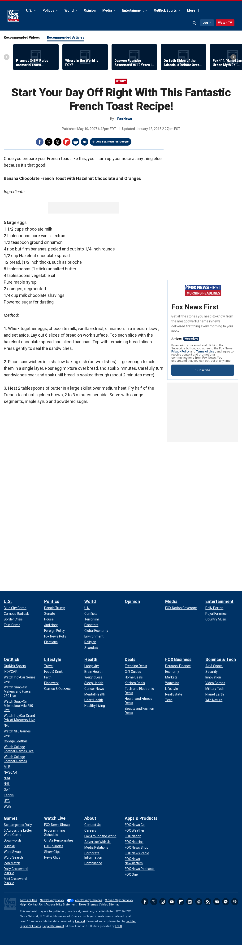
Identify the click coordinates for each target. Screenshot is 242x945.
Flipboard (66, 142)
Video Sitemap (109, 904)
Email (84, 142)
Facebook (39, 142)
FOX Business (178, 659)
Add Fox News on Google (112, 141)
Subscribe (202, 370)
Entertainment (133, 10)
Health (90, 659)
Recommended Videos (22, 37)
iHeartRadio (234, 901)
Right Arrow (233, 57)
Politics (49, 10)
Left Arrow (6, 57)
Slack (198, 901)
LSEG (118, 926)
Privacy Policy (180, 351)
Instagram (162, 901)
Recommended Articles (65, 37)
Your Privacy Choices (88, 900)
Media (107, 10)
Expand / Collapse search (194, 23)
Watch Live (54, 818)
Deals (130, 659)
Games (10, 818)
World (69, 10)
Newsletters (216, 901)
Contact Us (35, 904)
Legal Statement (53, 926)
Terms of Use (205, 351)
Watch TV (225, 22)
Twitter (48, 142)
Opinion (89, 10)
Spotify (225, 901)
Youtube (171, 901)
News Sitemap (88, 904)
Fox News (13, 16)
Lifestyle (52, 659)
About (90, 818)
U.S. (29, 10)
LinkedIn (189, 901)
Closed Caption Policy (119, 900)
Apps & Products (141, 818)
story (121, 81)
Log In (207, 22)
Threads (57, 142)
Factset (80, 921)
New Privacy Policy (52, 900)
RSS (207, 901)
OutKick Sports (165, 10)
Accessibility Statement (61, 904)
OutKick (11, 659)
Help (23, 904)
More (191, 10)
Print (75, 142)
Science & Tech (220, 659)
